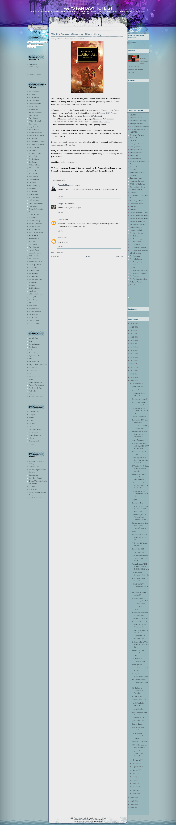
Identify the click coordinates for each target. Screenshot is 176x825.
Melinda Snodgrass (35, 279)
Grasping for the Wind (137, 172)
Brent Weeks (33, 305)
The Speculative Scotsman (139, 270)
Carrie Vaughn (34, 300)
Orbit (30, 358)
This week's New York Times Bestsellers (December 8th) (139, 624)
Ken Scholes (33, 267)
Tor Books (32, 391)
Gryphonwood (34, 441)
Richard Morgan (34, 226)
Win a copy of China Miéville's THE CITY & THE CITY (140, 445)
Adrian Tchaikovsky (36, 294)
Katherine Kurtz (34, 197)
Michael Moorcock (35, 223)
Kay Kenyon (33, 191)
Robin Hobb (33, 174)
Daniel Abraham (34, 97)
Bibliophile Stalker (136, 123)
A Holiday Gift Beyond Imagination (140, 544)
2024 (132, 330)
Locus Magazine (34, 411)
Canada (105, 110)
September (136, 766)
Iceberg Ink (133, 175)
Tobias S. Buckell (35, 121)
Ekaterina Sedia (34, 270)
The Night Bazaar (136, 259)
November (136, 760)
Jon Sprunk (32, 285)
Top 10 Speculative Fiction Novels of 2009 (139, 652)
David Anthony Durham (37, 141)
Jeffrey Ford (33, 156)
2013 (132, 367)
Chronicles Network (36, 429)
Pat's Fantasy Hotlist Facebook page (36, 65)
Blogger (104, 818)
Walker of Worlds (136, 282)
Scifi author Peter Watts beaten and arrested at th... (140, 644)
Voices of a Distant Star (140, 741)
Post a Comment (57, 252)
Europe (117, 110)
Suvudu (31, 444)
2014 (132, 364)
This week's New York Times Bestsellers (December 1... (139, 537)
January (135, 793)
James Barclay (34, 109)
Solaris (31, 379)
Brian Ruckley (34, 258)
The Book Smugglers (137, 239)
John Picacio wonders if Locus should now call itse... (140, 558)
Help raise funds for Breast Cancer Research (138, 753)
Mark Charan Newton (36, 232)
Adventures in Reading (138, 120)
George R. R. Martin (36, 209)
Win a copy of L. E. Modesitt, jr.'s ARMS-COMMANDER (140, 601)
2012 (132, 370)
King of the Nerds (136, 178)
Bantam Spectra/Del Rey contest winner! (140, 427)
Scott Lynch (33, 206)
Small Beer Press (34, 376)
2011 (132, 374)
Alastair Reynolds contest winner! (138, 728)
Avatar (134, 531)
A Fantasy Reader (136, 117)
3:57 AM (60, 212)
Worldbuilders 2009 (139, 699)
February (136, 790)
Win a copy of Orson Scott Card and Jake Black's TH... (140, 460)
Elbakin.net (33, 489)
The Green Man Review (138, 247)
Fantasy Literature (136, 149)
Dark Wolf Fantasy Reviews (139, 126)
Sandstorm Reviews (136, 203)
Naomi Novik (33, 235)
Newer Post (55, 256)
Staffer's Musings (135, 227)
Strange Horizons (35, 435)
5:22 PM (60, 197)
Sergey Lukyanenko (36, 203)
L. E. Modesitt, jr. (35, 220)
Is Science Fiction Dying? (138, 608)
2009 (132, 380)
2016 (132, 357)
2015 (132, 360)
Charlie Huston (34, 179)
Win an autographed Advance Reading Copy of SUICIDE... (140, 517)
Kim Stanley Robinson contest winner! (140, 613)
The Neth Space (135, 256)
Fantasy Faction (135, 146)
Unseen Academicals (139, 416)
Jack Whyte (33, 317)
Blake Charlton (34, 129)
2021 (132, 340)
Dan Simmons (33, 276)
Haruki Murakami (35, 229)
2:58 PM (60, 231)
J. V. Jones (32, 182)
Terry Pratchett (34, 247)
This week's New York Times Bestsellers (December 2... (139, 434)
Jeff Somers (32, 282)
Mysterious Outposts (137, 181)
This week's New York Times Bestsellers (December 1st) (139, 714)
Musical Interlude (138, 709)
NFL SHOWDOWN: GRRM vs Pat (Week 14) (140, 586)
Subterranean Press (35, 382)
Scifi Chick (133, 206)
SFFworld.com (34, 466)
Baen (30, 341)
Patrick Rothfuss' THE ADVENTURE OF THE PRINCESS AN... (140, 566)
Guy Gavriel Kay (34, 185)
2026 (132, 323)
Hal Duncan (33, 138)
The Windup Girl (138, 549)
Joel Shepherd (33, 273)
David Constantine (35, 132)
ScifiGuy (133, 209)
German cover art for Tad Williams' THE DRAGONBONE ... (140, 632)
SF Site (31, 420)
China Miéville (34, 217)
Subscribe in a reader (34, 74)
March (135, 787)
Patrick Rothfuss (34, 256)
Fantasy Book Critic (137, 144)
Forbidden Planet (136, 158)
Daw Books (33, 347)
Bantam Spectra (34, 344)
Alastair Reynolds (35, 253)
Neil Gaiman (33, 162)
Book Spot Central (35, 478)
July (134, 773)
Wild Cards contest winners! (138, 579)
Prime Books (33, 367)
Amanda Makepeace (66, 185)
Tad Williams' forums (36, 498)
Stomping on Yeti (136, 230)
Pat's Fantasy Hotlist (88, 8)
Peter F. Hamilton (35, 168)
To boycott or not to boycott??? (139, 593)
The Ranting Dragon (137, 262)
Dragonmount (33, 475)
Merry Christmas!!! (138, 440)
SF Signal (32, 414)
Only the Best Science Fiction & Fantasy (137, 188)
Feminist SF (134, 155)
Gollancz (32, 350)
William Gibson (34, 165)
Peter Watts (32, 303)
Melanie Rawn (34, 250)
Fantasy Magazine (136, 152)
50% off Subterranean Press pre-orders (139, 746)
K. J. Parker (32, 241)
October (135, 763)
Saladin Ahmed (34, 100)
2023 (132, 333)
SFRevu (31, 438)
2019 (132, 347)
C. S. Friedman (34, 159)
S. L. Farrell (33, 150)
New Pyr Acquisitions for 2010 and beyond (140, 675)
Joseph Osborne (64, 203)
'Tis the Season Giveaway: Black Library (76, 34)
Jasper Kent (33, 188)
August (135, 770)
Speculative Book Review (139, 212)
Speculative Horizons (137, 221)
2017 (132, 354)
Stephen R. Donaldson (36, 135)
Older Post (119, 256)
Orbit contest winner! (139, 399)
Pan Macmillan (34, 361)
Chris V (61, 219)
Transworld (32, 394)
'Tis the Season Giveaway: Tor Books (140, 573)
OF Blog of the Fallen (137, 184)
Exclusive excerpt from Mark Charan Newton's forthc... (140, 525)
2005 (132, 808)
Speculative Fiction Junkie (139, 215)
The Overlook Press (35, 388)
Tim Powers (33, 244)
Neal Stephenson (34, 288)
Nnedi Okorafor (34, 238)
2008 (132, 798)
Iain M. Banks (33, 106)
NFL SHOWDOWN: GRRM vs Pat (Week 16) (140, 410)
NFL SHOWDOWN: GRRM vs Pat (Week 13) (140, 682)
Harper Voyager (34, 353)
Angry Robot (33, 338)
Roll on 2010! (137, 696)
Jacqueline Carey (35, 127)
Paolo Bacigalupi (35, 103)
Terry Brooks (33, 118)
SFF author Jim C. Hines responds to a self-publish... (140, 468)
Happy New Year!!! (138, 386)
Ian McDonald (34, 215)
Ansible (31, 417)
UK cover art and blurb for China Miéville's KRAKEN (140, 485)
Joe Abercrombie (34, 91)
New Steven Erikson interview (139, 394)
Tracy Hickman (34, 171)
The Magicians (137, 664)
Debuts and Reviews (137, 135)
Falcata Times (134, 141)
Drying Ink (133, 138)
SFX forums (33, 486)
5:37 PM (60, 247)
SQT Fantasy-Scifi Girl (137, 224)
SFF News (32, 423)
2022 (132, 337)
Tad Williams (33, 314)
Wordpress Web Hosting (81, 821)
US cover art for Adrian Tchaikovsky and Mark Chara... (140, 508)
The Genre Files (135, 244)
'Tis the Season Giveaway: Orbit (138, 659)
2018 (132, 350)
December (136, 383)
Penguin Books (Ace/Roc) (38, 364)
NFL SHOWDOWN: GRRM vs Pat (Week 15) (140, 493)
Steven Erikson (34, 147)
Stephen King (33, 194)
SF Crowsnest (33, 432)
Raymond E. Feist (35, 153)
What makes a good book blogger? (139, 403)
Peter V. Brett (33, 115)
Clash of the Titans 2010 (140, 618)
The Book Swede (135, 241)
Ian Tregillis (33, 297)
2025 (132, 327)
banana (61, 237)
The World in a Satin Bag (138, 279)
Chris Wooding (34, 320)
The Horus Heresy (138, 503)
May (134, 780)
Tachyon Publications (36, 385)
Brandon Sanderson (35, 261)
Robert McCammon (35, 212)
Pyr (30, 373)
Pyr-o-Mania (134, 192)
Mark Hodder (33, 176)
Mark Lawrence (34, 200)
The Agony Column (137, 233)
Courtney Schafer (35, 264)
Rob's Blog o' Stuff (136, 200)
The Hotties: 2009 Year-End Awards (140, 421)
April (134, 783)
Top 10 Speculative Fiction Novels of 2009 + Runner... (139, 477)
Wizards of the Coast (36, 396)
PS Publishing (33, 370)
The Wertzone (134, 276)
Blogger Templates (82, 819)
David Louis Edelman (36, 144)
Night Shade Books (35, 356)
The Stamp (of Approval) (138, 273)
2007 (132, 801)
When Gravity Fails (136, 285)
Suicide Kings (137, 724)
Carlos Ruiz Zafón (35, 323)
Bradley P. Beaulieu (35, 112)
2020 (132, 344)
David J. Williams (35, 311)
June (134, 777)
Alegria (134, 499)
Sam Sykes (32, 291)
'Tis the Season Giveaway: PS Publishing (138, 690)
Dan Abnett (33, 94)
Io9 (30, 426)
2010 (132, 377)
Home (88, 256)
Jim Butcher (33, 124)
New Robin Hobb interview (138, 704)
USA (111, 110)
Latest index (134, 42)
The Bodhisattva (135, 236)
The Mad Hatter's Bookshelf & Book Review (139, 251)
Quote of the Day (138, 390)
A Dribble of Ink (135, 115)
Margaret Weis (34, 308)
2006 (132, 804)
